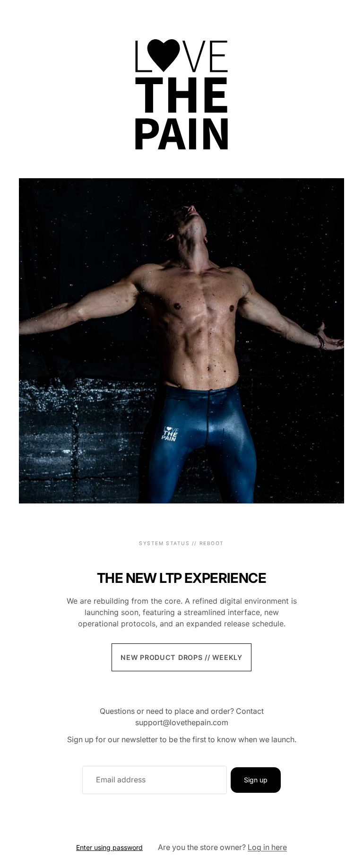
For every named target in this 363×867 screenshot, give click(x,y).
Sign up (256, 780)
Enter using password (109, 847)
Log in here (267, 847)
